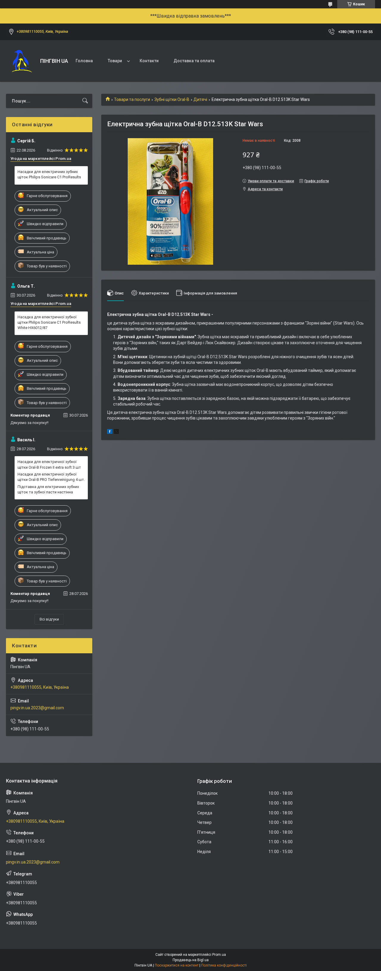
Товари (115, 60)
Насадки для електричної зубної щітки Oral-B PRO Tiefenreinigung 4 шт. (51, 477)
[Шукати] (85, 101)
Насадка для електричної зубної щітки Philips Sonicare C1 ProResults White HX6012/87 (49, 322)
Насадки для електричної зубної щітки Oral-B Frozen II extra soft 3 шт (49, 464)
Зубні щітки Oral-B (171, 99)
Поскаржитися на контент (177, 965)
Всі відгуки (49, 619)
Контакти (149, 60)
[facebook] (109, 432)
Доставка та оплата (194, 60)
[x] (116, 432)
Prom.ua (219, 955)
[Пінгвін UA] (21, 61)
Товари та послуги (132, 99)
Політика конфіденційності (224, 965)
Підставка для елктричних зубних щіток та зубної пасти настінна (48, 489)
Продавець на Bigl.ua (191, 960)
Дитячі (200, 99)
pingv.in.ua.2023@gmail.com (37, 707)
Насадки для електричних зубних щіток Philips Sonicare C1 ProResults (49, 174)
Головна (84, 60)
